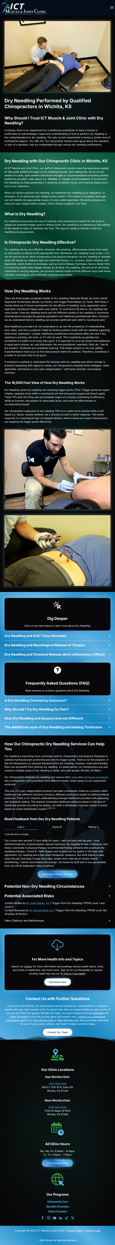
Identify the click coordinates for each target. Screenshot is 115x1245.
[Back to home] (25, 7)
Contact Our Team (57, 1032)
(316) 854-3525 (58, 1107)
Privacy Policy (75, 1230)
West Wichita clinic (68, 1020)
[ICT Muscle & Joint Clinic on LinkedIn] (60, 1217)
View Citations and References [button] (24, 920)
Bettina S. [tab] (93, 826)
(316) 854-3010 (57, 1083)
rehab (74, 777)
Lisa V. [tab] (21, 826)
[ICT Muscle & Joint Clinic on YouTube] (54, 1217)
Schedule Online (59, 1163)
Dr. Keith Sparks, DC (38, 903)
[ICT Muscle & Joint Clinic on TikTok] (66, 1217)
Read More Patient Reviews (57, 874)
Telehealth (98, 1013)
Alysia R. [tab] (57, 826)
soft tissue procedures (95, 777)
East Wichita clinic (43, 1020)
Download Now (57, 982)
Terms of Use (92, 1230)
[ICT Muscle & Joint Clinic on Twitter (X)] (72, 1217)
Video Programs (19, 1016)
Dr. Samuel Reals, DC (41, 910)
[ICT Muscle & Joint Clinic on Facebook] (42, 1217)
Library (28, 966)
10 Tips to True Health (72, 973)
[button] (112, 7)
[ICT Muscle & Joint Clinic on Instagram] (48, 1217)
